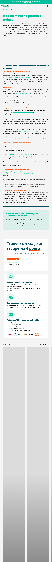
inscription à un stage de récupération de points (19, 77)
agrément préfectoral (21, 93)
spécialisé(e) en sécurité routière (20, 154)
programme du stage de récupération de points (17, 172)
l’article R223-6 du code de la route (30, 174)
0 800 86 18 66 (27, 2)
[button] (50, 6)
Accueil (5, 10)
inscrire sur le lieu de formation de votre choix (29, 131)
